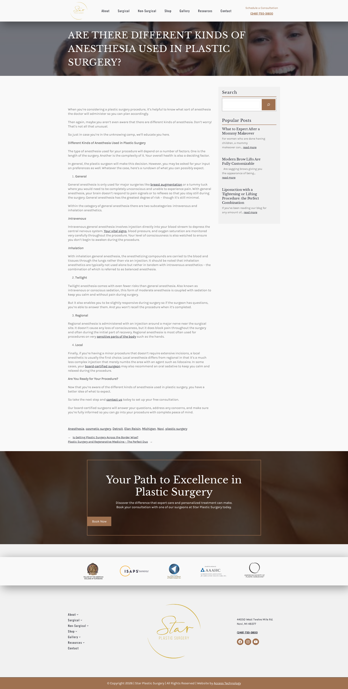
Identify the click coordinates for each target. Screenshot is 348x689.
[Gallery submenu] (80, 637)
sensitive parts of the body (116, 337)
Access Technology (227, 683)
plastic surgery (176, 429)
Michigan (149, 429)
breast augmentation (166, 184)
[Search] (269, 104)
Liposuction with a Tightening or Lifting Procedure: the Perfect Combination (240, 196)
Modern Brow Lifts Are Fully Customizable (241, 161)
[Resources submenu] (84, 642)
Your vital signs (115, 231)
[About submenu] (77, 614)
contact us (114, 400)
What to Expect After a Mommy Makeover (241, 131)
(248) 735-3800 (261, 14)
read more (249, 147)
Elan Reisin (132, 429)
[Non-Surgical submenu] (88, 626)
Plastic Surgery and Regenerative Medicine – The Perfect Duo (108, 441)
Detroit (118, 429)
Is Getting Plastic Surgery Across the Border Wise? (105, 437)
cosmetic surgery (98, 429)
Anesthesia (76, 429)
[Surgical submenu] (81, 620)
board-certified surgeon (102, 366)
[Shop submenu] (76, 631)
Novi (160, 429)
